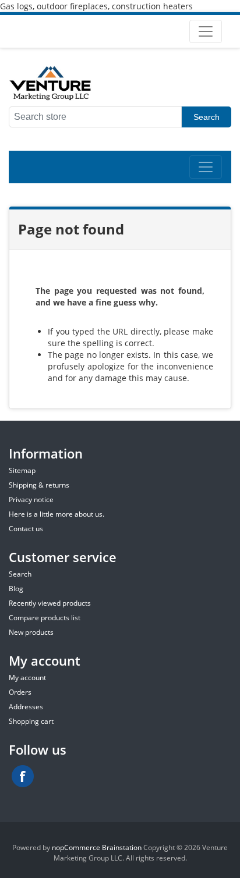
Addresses (26, 707)
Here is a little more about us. (56, 514)
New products (31, 632)
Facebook (23, 776)
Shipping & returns (39, 485)
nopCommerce (76, 847)
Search (206, 117)
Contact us (26, 529)
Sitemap (22, 470)
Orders (20, 692)
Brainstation (122, 847)
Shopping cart (31, 721)
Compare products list (44, 618)
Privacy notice (31, 499)
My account (27, 678)
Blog (16, 588)
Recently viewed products (50, 603)
